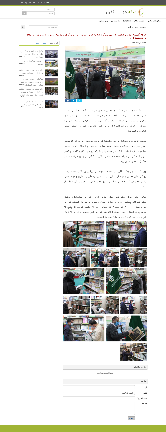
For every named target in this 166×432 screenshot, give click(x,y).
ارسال (131, 418)
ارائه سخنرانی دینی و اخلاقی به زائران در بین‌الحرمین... (31, 71)
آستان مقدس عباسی (154, 20)
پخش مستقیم (103, 20)
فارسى (44, 2)
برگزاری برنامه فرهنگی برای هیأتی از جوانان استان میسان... (31, 54)
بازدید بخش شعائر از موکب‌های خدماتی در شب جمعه (32, 104)
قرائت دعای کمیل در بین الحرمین (33, 62)
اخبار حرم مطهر (139, 20)
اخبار (129, 27)
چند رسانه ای (115, 20)
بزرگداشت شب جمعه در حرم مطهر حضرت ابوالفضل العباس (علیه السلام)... (31, 81)
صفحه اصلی (140, 27)
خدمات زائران (127, 20)
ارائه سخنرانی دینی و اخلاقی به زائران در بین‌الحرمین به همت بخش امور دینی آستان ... (39, 93)
